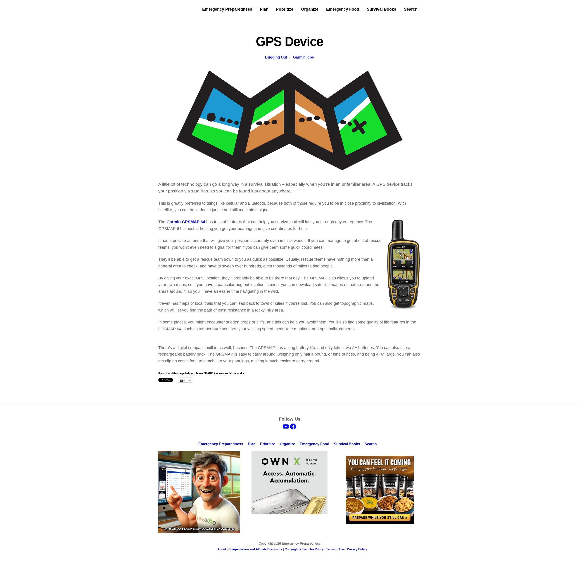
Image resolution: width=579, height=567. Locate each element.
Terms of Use (335, 549)
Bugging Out (276, 57)
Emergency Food (342, 9)
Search (411, 9)
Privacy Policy (357, 549)
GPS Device (289, 41)
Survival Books (381, 9)
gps (310, 57)
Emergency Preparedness (227, 9)
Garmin (299, 57)
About (222, 549)
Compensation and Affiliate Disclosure (255, 549)
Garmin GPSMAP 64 (185, 222)
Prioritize (284, 9)
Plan (264, 9)
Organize (309, 9)
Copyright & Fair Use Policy (304, 549)
